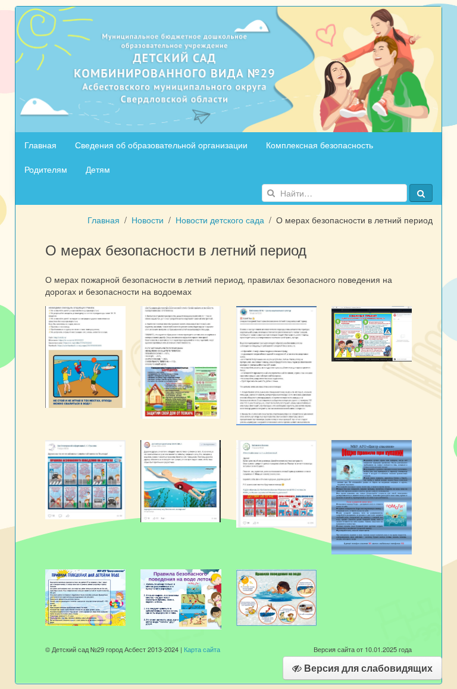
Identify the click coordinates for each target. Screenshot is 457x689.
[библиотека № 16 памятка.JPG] (180, 361)
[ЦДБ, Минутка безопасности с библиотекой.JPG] (276, 482)
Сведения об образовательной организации (161, 145)
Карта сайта (202, 649)
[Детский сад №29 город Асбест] (228, 68)
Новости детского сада (220, 220)
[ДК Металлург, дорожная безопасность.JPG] (371, 333)
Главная (40, 145)
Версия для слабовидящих (367, 668)
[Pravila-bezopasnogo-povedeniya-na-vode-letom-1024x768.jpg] (180, 598)
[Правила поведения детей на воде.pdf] (85, 596)
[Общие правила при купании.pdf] (371, 496)
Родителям (45, 169)
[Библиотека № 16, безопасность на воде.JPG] (85, 355)
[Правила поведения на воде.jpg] (276, 596)
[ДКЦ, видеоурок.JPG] (180, 480)
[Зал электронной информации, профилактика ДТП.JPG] (85, 478)
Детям (98, 169)
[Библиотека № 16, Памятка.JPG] (276, 364)
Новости (148, 220)
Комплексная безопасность (319, 145)
